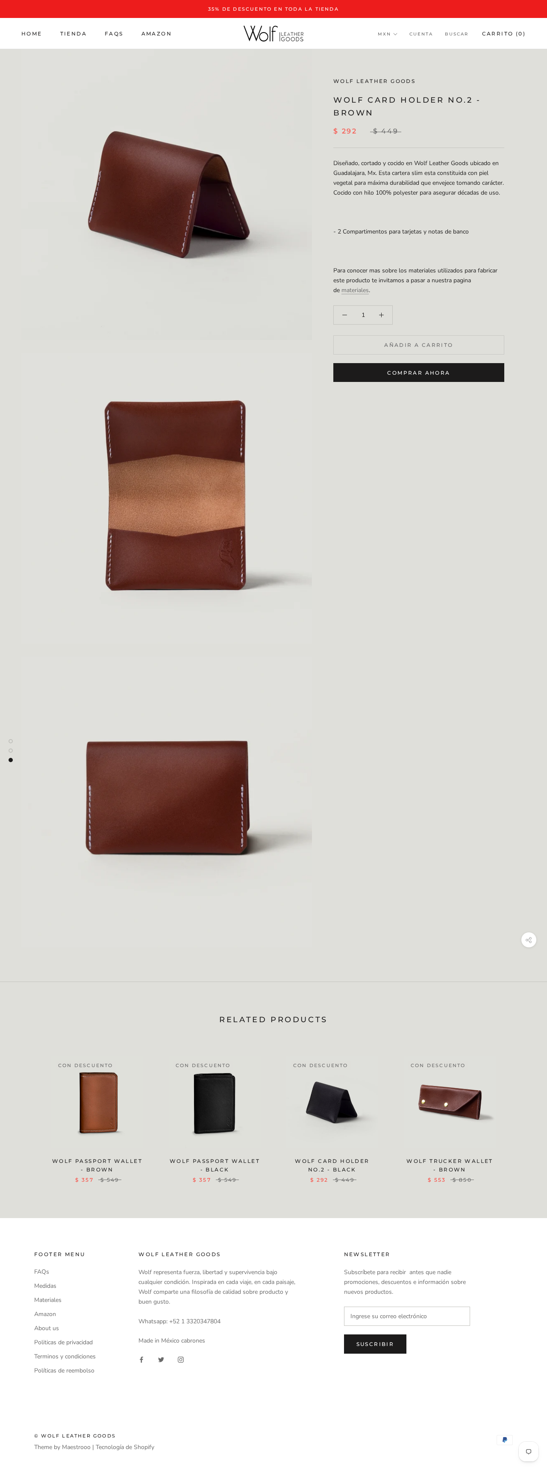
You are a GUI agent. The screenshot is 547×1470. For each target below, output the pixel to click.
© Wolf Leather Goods (75, 1436)
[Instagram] (181, 1359)
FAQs (114, 33)
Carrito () (504, 33)
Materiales (48, 1300)
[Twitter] (161, 1359)
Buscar (456, 34)
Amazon (156, 33)
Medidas (45, 1286)
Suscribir (375, 1344)
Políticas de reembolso (64, 1370)
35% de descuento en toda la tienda (273, 9)
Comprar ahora (418, 373)
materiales (355, 290)
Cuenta (421, 34)
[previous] (26, 1110)
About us (46, 1328)
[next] (520, 1110)
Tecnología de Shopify (125, 1447)
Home (31, 33)
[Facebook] (141, 1359)
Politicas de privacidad (63, 1342)
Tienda (73, 33)
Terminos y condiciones (65, 1356)
